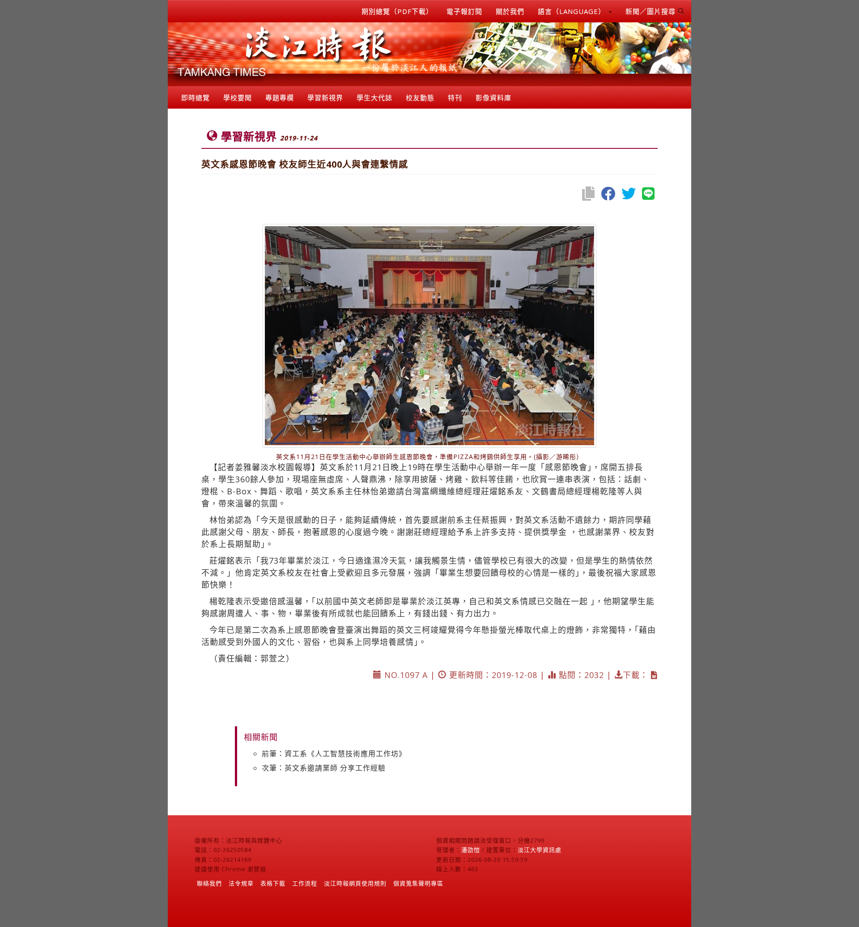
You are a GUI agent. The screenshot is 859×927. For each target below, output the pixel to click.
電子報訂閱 (464, 11)
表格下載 (272, 883)
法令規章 (241, 883)
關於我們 (510, 11)
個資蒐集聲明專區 (418, 883)
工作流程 (304, 883)
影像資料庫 (493, 97)
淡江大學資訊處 (539, 850)
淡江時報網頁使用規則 (355, 883)
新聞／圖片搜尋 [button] (651, 11)
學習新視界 (325, 97)
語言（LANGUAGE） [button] (573, 11)
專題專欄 (279, 97)
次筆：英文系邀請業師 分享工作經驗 (324, 768)
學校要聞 (237, 97)
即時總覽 (195, 97)
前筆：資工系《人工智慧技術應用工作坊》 (334, 753)
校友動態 (420, 97)
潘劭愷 (470, 850)
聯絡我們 (209, 883)
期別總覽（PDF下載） (397, 11)
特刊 (455, 97)
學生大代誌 (374, 97)
